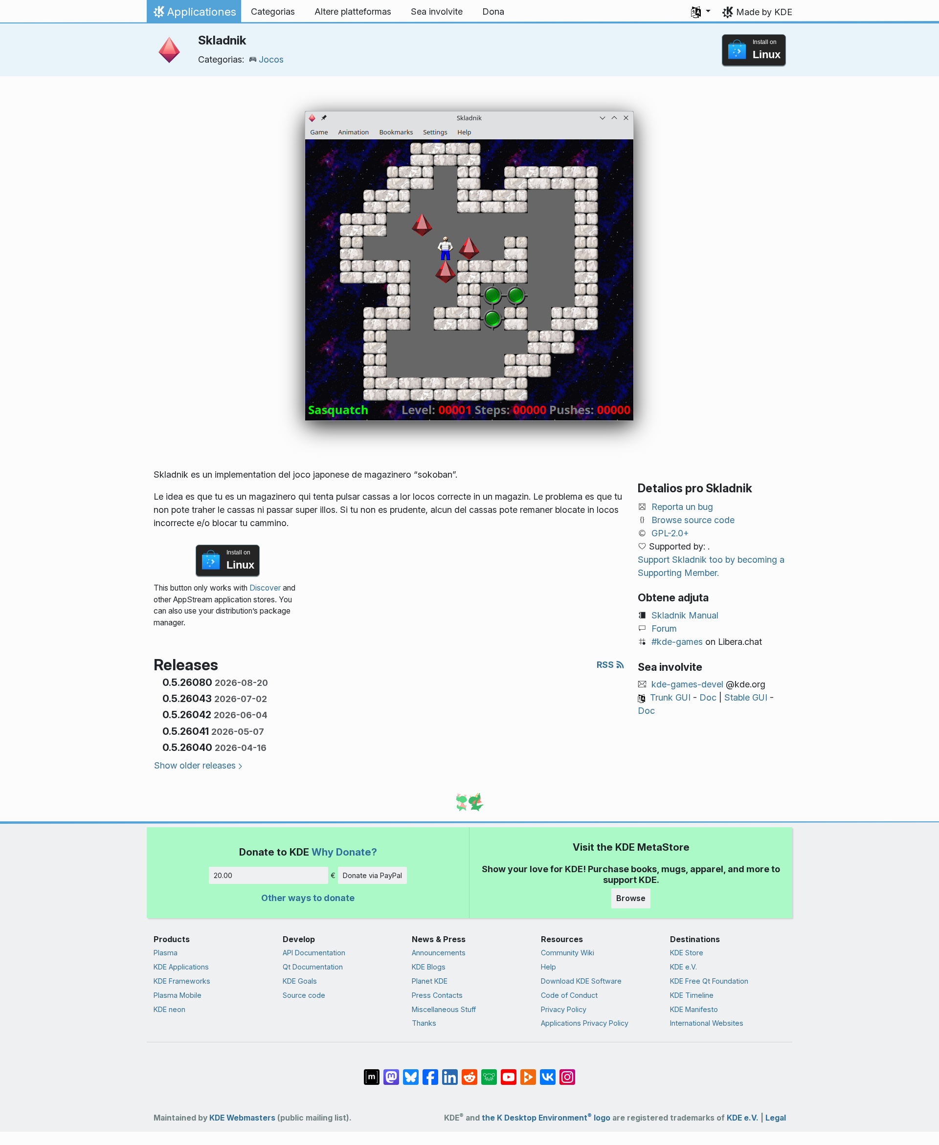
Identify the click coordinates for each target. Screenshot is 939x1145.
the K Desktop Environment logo (546, 1118)
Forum (664, 628)
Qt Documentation (313, 967)
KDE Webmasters (242, 1118)
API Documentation (314, 952)
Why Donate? (344, 852)
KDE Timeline (692, 995)
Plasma (166, 952)
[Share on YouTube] (508, 1072)
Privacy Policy (563, 1009)
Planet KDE (429, 981)
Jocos (271, 59)
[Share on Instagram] (567, 1072)
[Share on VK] (548, 1072)
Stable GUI (745, 697)
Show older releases (195, 765)
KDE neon (169, 1009)
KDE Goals (300, 981)
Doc (707, 697)
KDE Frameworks (182, 981)
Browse (631, 898)
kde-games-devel (687, 684)
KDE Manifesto (694, 1009)
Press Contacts (437, 995)
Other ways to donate (308, 898)
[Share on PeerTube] (528, 1072)
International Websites (706, 1023)
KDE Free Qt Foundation (709, 981)
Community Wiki (567, 952)
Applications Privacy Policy (584, 1023)
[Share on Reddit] (469, 1072)
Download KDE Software (581, 981)
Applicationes (193, 14)
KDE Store (686, 952)
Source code (304, 995)
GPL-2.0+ (670, 533)
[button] (700, 11)
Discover (265, 588)
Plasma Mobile (177, 995)
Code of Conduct (569, 995)
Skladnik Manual (684, 615)
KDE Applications (181, 967)
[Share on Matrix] (372, 1072)
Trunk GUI (670, 697)
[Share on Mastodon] (391, 1072)
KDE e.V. (683, 967)
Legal (775, 1118)
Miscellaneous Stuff (444, 1009)
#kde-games (677, 642)
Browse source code (693, 520)
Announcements (439, 952)
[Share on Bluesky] (411, 1072)
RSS (606, 665)
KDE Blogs (429, 967)
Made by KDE (764, 12)
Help (548, 967)
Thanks (424, 1023)
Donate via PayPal (372, 875)
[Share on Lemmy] (489, 1072)
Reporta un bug (682, 507)
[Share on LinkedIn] (450, 1072)
